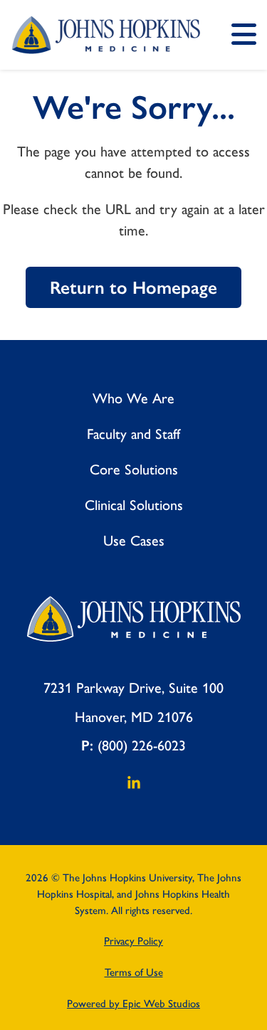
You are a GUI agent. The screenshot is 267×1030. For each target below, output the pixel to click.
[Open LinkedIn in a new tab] (134, 786)
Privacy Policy (133, 941)
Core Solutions (134, 469)
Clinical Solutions (134, 505)
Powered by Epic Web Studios (133, 1003)
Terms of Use (134, 972)
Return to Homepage (133, 288)
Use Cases (133, 540)
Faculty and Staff (133, 433)
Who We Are (133, 398)
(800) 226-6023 (142, 745)
